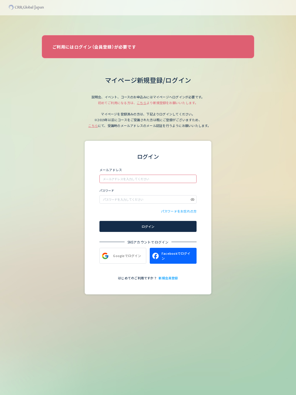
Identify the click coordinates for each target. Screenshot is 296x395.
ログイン (148, 226)
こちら (142, 102)
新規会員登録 (168, 278)
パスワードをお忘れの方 (179, 211)
